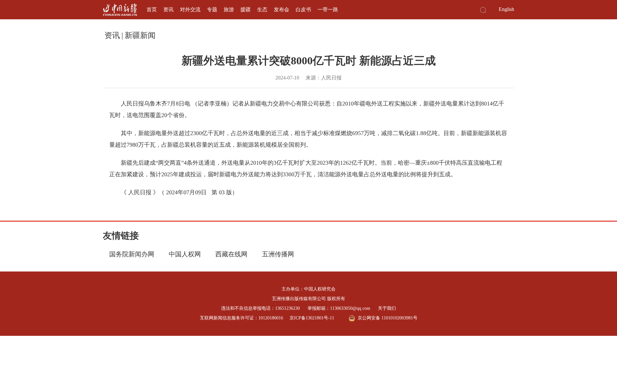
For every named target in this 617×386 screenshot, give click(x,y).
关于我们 (387, 308)
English (506, 9)
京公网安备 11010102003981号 (387, 318)
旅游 (229, 9)
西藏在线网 (231, 254)
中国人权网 (185, 254)
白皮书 (303, 9)
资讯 (168, 9)
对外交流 (190, 9)
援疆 (245, 9)
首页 (152, 9)
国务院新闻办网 (131, 254)
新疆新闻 (140, 35)
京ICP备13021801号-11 (312, 318)
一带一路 (327, 9)
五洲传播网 (278, 254)
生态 (262, 9)
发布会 (281, 9)
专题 (212, 9)
